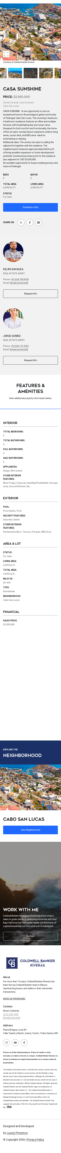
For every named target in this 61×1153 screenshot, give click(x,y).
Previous (1, 2)
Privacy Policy (35, 1139)
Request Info (30, 293)
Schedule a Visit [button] (30, 207)
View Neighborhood (30, 830)
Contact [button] (30, 936)
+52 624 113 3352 (20, 346)
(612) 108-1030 (10, 1014)
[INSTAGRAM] (6, 1042)
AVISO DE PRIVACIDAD (14, 998)
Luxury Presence (17, 1132)
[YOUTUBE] (15, 1042)
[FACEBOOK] (24, 1042)
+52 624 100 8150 (20, 279)
